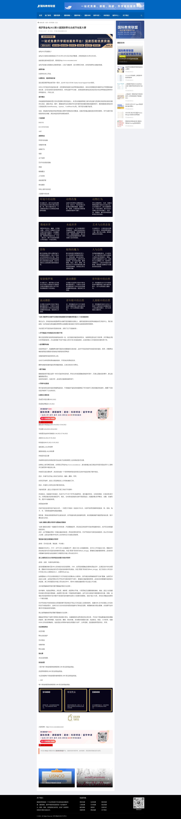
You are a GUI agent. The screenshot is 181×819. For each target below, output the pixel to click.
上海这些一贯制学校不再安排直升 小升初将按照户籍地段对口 (134, 96)
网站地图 (93, 810)
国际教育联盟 (59, 750)
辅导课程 (82, 807)
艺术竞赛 (51, 22)
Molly (46, 750)
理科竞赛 (82, 802)
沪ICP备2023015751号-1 (60, 816)
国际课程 (67, 15)
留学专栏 (96, 15)
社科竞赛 (93, 802)
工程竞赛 (82, 804)
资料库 (93, 807)
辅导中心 (116, 15)
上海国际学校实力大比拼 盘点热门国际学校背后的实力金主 (134, 86)
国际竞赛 (57, 15)
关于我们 (126, 15)
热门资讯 (48, 15)
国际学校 (77, 15)
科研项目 (107, 15)
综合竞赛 (104, 804)
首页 (40, 15)
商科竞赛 (104, 802)
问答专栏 (104, 807)
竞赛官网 (82, 810)
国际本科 (88, 15)
